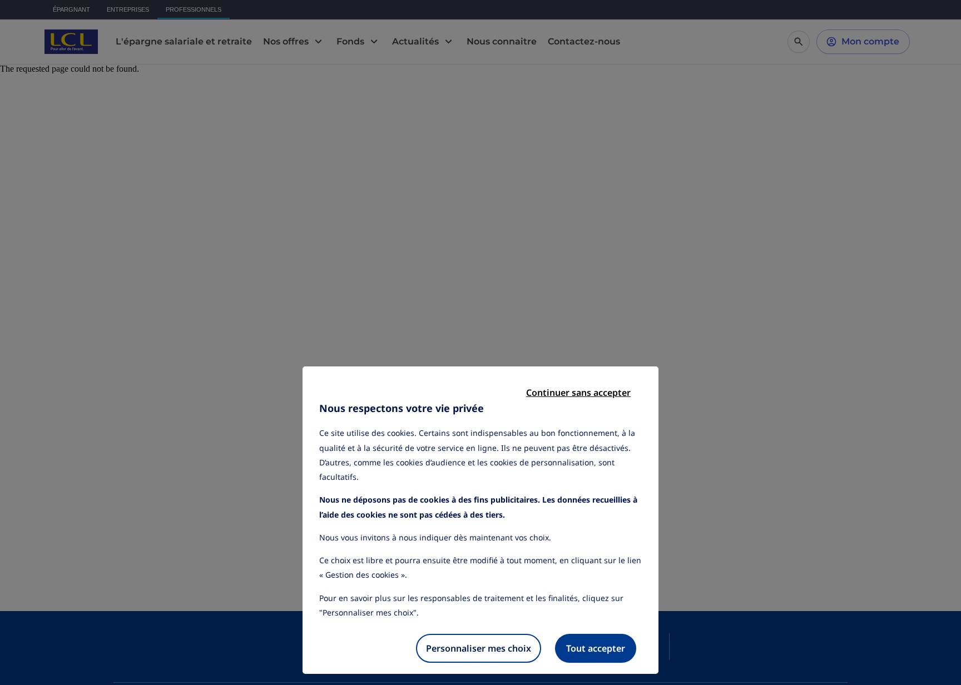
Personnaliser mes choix (478, 648)
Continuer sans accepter (578, 392)
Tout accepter (595, 648)
